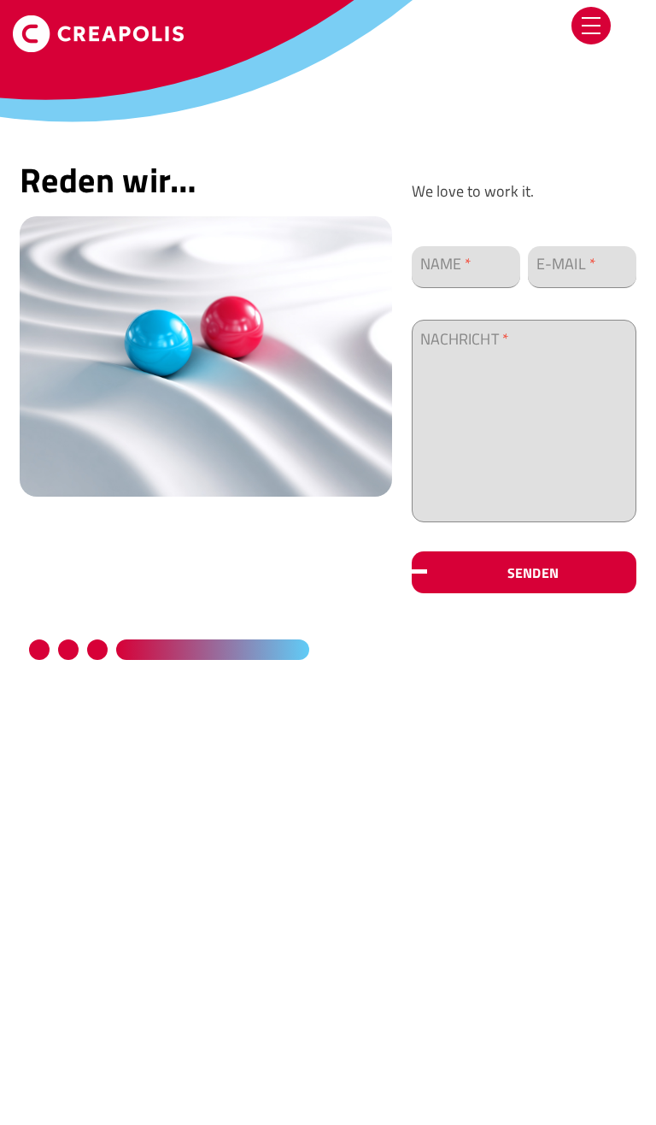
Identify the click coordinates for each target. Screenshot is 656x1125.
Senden (533, 573)
